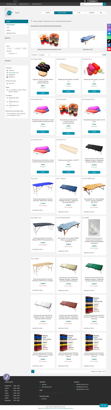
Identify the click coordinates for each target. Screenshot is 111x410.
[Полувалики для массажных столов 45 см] (94, 109)
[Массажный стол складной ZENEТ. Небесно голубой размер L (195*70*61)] (68, 227)
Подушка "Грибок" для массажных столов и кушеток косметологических (43, 81)
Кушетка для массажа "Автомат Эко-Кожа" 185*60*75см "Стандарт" (42, 279)
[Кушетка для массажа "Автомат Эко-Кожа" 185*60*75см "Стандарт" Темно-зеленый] (43, 342)
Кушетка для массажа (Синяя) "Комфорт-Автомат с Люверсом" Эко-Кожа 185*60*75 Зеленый (94, 279)
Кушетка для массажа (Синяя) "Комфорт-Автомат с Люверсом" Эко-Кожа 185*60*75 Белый (42, 317)
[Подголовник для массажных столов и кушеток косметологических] (68, 109)
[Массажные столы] (87, 39)
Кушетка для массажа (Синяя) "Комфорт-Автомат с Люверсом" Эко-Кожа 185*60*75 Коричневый (68, 317)
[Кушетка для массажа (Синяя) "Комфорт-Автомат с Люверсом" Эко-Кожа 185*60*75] (68, 188)
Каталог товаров (62, 12)
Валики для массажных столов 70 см (68, 161)
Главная (48, 12)
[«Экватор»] (9, 13)
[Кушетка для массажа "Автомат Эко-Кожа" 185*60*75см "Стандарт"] (43, 268)
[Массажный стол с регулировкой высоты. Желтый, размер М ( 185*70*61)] (94, 188)
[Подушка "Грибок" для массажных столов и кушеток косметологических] (43, 69)
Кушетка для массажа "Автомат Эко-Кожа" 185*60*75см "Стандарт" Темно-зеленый (42, 354)
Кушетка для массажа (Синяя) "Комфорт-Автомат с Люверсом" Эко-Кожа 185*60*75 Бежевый (68, 279)
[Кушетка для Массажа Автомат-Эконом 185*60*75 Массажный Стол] (43, 227)
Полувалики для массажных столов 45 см (94, 120)
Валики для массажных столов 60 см (68, 80)
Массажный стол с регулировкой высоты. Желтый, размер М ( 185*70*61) (94, 200)
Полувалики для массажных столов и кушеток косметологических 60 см (43, 161)
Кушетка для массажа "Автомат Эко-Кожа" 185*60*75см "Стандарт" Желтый (94, 354)
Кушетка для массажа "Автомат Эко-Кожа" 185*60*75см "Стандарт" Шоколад (94, 317)
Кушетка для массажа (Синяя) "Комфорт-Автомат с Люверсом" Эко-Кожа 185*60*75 (68, 200)
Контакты (91, 12)
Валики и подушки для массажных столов (49, 49)
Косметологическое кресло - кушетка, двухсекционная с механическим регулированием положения (94, 240)
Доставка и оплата (11, 33)
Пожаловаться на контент (50, 408)
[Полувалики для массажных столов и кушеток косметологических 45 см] (43, 109)
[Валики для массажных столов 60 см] (68, 69)
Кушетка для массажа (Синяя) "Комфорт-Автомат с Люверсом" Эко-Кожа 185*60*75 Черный (94, 160)
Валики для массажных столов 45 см (94, 80)
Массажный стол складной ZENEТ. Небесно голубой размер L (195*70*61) (68, 239)
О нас (79, 12)
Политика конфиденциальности (65, 408)
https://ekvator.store (14, 72)
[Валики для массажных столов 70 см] (68, 149)
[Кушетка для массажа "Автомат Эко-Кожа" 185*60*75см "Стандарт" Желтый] (94, 342)
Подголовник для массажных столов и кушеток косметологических (68, 121)
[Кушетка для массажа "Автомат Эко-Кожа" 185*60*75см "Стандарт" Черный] (68, 342)
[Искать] (104, 4)
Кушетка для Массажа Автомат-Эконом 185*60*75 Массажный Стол (43, 239)
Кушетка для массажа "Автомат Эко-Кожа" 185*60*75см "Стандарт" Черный (68, 354)
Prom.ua (63, 406)
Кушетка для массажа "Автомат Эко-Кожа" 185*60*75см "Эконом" (43, 199)
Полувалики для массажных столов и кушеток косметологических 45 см (43, 120)
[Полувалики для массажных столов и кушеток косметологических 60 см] (43, 149)
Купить (43, 93)
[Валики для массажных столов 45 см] (94, 69)
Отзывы (8, 30)
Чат (105, 405)
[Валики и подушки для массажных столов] (49, 39)
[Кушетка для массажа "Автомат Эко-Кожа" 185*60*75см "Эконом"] (43, 188)
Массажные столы (88, 49)
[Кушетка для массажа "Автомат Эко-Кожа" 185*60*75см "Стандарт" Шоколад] (94, 305)
